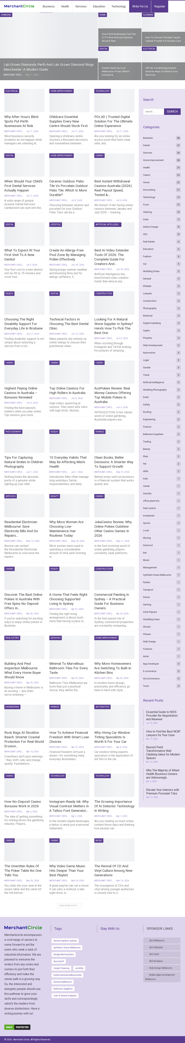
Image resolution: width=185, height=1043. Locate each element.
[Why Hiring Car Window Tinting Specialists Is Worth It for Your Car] (114, 716)
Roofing (147, 412)
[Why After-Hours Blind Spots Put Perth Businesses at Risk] (24, 100)
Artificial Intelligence (108, 224)
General (147, 278)
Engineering (12, 707)
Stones (146, 626)
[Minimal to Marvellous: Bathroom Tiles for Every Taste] (69, 647)
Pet (144, 463)
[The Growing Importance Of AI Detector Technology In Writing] (114, 785)
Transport (148, 589)
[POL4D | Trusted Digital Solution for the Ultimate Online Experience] (114, 100)
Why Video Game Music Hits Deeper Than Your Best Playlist (67, 870)
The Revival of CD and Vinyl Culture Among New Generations (113, 870)
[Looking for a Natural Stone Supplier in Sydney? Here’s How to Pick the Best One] (114, 303)
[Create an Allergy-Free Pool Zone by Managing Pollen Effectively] (69, 234)
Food (146, 204)
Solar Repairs (150, 612)
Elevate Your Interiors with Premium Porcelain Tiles (162, 791)
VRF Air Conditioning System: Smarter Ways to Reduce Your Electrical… (161, 71)
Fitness (147, 634)
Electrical (149, 49)
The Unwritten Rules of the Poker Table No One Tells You (22, 870)
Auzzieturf (58, 961)
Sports (146, 523)
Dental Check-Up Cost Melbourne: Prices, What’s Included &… (116, 71)
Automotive (102, 707)
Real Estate (12, 638)
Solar (146, 219)
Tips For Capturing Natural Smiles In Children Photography (23, 462)
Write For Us (140, 6)
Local (146, 530)
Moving (147, 537)
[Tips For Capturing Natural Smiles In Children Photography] (24, 441)
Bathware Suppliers (153, 434)
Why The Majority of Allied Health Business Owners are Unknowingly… (162, 774)
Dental (103, 49)
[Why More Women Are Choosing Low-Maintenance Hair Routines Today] (69, 505)
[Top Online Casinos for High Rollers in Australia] (69, 372)
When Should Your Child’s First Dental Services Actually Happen (23, 185)
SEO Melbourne (156, 940)
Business (49, 6)
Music (99, 840)
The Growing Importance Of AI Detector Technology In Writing (114, 806)
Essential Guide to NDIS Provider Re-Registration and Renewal (162, 715)
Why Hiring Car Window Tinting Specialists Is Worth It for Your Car (112, 737)
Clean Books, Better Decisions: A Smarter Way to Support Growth (113, 462)
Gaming (147, 604)
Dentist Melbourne (62, 982)
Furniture (147, 649)
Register (159, 6)
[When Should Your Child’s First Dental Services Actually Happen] (24, 165)
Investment (148, 515)
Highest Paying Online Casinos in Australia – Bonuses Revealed (20, 392)
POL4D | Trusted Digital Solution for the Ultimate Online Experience (113, 121)
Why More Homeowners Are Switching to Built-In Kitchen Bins (112, 668)
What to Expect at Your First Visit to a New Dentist (22, 254)
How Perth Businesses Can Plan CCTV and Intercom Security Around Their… (119, 37)
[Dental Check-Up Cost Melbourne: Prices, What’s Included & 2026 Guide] (120, 63)
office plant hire (151, 500)
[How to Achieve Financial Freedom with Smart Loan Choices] (69, 716)
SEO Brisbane (156, 961)
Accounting (149, 189)
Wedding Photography (155, 389)
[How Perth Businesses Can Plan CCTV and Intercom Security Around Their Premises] (120, 29)
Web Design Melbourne (160, 968)
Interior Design (150, 226)
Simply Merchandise (63, 954)
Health (65, 6)
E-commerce (149, 671)
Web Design (149, 641)
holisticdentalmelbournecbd (67, 975)
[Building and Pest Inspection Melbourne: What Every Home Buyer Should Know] (24, 647)
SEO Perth (154, 954)
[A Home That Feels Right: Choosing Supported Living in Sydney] (69, 578)
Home (103, 15)
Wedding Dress (151, 271)
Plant (145, 456)
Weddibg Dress (151, 619)
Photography (13, 431)
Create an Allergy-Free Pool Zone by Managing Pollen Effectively (67, 254)
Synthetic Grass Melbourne (157, 575)
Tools (146, 686)
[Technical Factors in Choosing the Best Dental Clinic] (69, 303)
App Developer (151, 663)
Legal (146, 360)
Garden (147, 367)
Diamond (6, 15)
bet (145, 552)
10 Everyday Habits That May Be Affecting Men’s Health (68, 462)
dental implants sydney (65, 940)
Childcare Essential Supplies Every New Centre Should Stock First (68, 121)
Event (146, 397)
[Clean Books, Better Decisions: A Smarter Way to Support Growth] (114, 441)
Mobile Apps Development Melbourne (160, 977)
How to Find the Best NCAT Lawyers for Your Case (163, 733)
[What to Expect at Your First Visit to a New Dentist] (24, 234)
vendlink (79, 968)
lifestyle (56, 224)
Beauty (55, 496)
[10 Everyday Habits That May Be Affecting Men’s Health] (69, 441)
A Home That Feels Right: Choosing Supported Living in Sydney (68, 599)
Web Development (152, 345)
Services (81, 6)
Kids (145, 478)
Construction (104, 293)
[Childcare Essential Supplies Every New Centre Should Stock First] (69, 100)
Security (147, 493)
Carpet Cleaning (61, 968)
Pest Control (149, 508)
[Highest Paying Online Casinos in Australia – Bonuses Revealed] (24, 372)
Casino (99, 155)
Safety (146, 404)
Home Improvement (61, 91)
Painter (146, 582)
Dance (146, 597)
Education (99, 6)
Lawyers (147, 293)
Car (145, 263)
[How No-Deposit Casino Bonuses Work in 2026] (24, 785)
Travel (146, 375)
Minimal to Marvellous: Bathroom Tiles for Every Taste (68, 668)
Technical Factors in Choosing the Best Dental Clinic (69, 323)
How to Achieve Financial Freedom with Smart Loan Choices (69, 737)
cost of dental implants (65, 995)
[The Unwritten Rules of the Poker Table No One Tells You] (24, 850)
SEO (145, 234)
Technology (118, 6)
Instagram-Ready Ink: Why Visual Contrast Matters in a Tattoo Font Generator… (69, 806)
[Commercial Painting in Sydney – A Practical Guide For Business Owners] (114, 578)
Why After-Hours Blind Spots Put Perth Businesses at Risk (21, 121)
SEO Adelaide (156, 947)
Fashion (147, 256)
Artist (146, 656)
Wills (145, 471)
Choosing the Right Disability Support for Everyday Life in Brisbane (23, 323)
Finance (100, 431)
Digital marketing (152, 323)
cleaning (148, 15)
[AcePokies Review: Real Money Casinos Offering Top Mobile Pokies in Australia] (114, 372)
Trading (147, 441)
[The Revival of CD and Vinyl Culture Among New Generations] (114, 850)
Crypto (146, 330)
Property (147, 338)
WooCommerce (151, 678)
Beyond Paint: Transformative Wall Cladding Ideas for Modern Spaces (163, 752)
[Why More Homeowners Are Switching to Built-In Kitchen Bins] (114, 647)
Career (146, 486)
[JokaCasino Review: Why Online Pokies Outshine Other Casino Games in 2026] (114, 505)
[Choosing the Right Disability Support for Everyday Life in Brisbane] (24, 303)
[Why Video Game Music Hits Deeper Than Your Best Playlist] (69, 850)
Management (150, 567)
